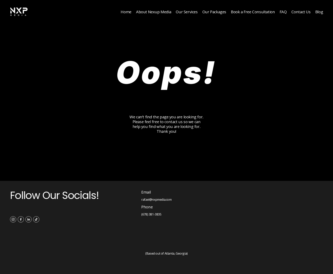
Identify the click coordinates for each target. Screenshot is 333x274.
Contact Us (301, 11)
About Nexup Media (153, 11)
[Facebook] (21, 219)
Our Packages (214, 11)
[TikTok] (36, 219)
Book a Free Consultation (253, 11)
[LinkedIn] (28, 219)
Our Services (187, 11)
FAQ (283, 11)
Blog (319, 11)
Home (126, 11)
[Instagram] (13, 219)
